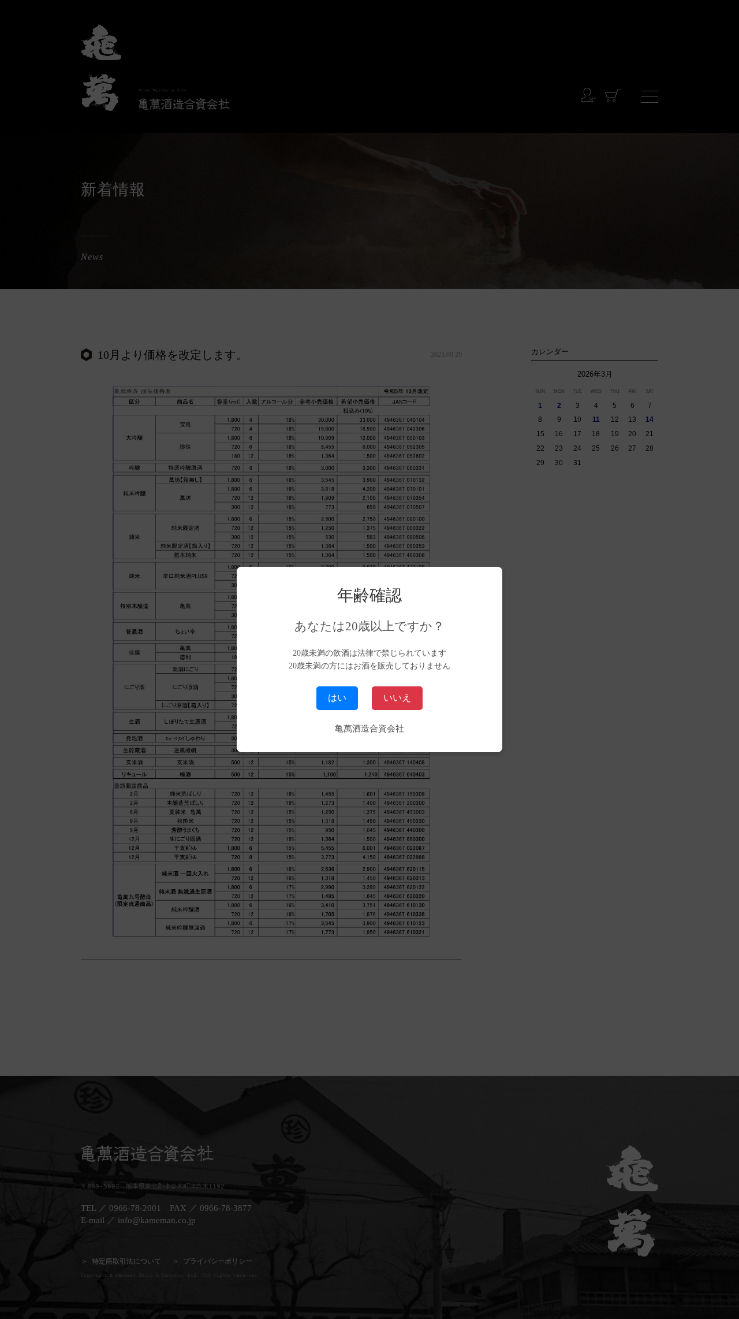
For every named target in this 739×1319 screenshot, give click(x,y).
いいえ (397, 698)
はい (337, 698)
